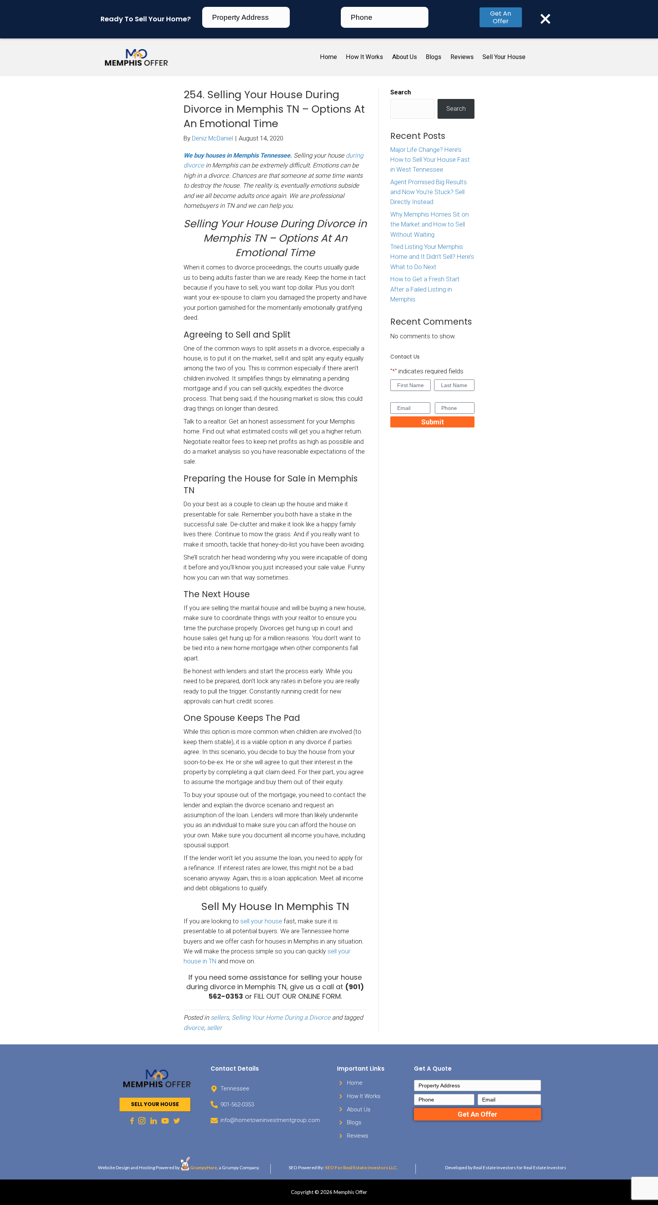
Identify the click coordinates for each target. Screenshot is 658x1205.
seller (214, 1027)
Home (355, 1082)
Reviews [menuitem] (462, 57)
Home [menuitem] (328, 57)
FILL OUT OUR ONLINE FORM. (298, 996)
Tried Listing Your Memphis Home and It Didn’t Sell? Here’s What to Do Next (432, 257)
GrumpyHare (203, 1167)
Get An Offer (500, 17)
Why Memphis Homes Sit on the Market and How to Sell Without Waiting (429, 224)
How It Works (363, 1096)
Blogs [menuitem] (433, 57)
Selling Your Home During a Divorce (281, 1017)
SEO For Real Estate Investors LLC (361, 1167)
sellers (220, 1017)
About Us (359, 1109)
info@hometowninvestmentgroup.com (270, 1120)
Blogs (354, 1122)
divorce (194, 1027)
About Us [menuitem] (404, 57)
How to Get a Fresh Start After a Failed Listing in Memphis (425, 289)
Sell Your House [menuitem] (503, 57)
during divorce (210, 986)
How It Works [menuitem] (364, 57)
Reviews (357, 1135)
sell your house (261, 921)
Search (400, 92)
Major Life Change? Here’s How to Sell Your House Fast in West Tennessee (430, 160)
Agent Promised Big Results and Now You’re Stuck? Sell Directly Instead (428, 192)
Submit (432, 422)
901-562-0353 (237, 1104)
